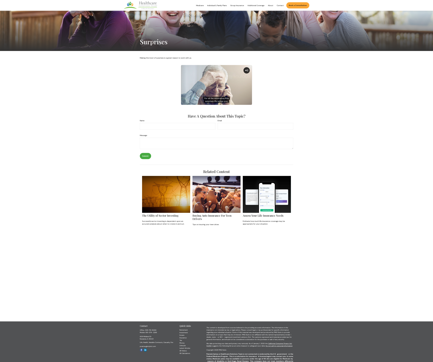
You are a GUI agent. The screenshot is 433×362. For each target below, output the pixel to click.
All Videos (183, 351)
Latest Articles (185, 348)
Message (143, 135)
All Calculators (185, 353)
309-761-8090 (150, 330)
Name (142, 120)
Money (182, 343)
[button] (200, 5)
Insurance (183, 338)
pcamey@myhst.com (148, 346)
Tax (181, 340)
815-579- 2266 (151, 332)
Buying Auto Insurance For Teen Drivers (211, 217)
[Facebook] (141, 350)
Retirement (184, 330)
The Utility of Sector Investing (160, 215)
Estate (182, 335)
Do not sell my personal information (279, 346)
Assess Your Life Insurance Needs (263, 215)
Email (220, 120)
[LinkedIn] (145, 350)
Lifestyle (183, 346)
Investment (184, 333)
